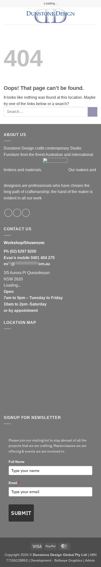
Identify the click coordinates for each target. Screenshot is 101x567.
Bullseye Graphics (68, 560)
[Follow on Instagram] (17, 213)
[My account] (86, 16)
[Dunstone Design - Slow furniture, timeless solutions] (50, 16)
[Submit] (92, 112)
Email (14, 483)
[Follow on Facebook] (8, 213)
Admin (90, 560)
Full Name (17, 461)
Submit (21, 513)
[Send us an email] (26, 213)
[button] (7, 16)
